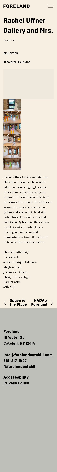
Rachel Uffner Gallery (17, 177)
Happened (9, 40)
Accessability (16, 377)
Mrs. (40, 177)
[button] (12, 105)
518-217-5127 (15, 361)
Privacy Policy (16, 383)
